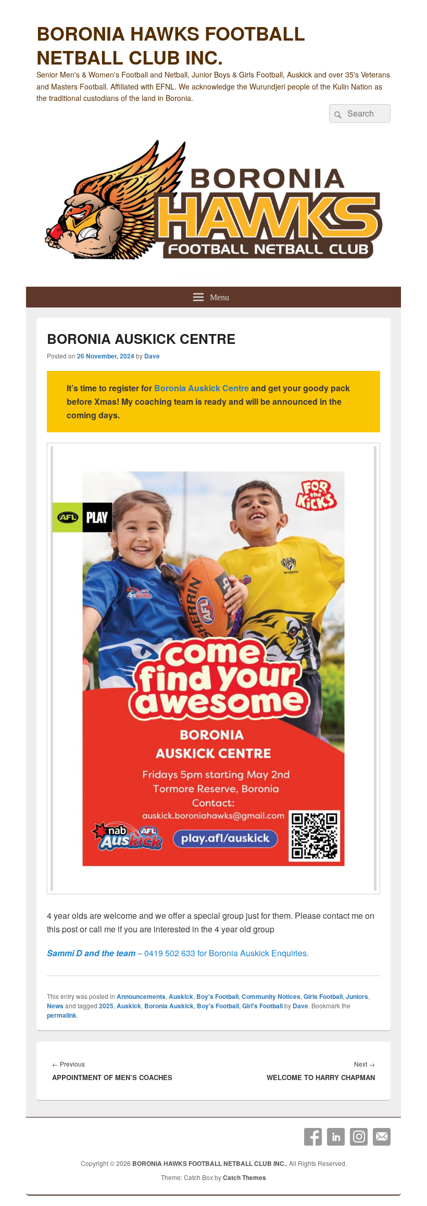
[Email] (382, 1137)
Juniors (357, 996)
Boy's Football (217, 996)
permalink (62, 1015)
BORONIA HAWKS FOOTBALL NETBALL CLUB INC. (170, 44)
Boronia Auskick (169, 1005)
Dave (152, 356)
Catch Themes (244, 1177)
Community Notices (271, 996)
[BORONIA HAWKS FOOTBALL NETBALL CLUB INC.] (213, 210)
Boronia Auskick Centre (201, 388)
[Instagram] (359, 1137)
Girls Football (323, 996)
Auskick (181, 996)
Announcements (141, 996)
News (55, 1005)
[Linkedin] (336, 1137)
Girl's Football (262, 1005)
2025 (106, 1005)
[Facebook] (313, 1137)
